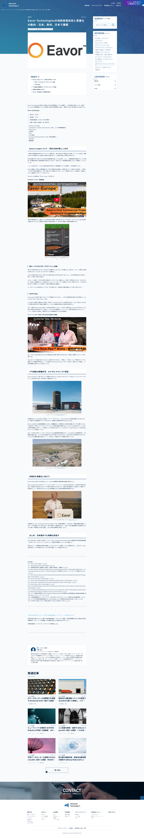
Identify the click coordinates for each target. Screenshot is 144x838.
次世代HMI (108, 49)
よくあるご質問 (30, 822)
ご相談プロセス (30, 821)
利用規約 (71, 828)
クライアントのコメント (31, 816)
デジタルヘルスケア (100, 47)
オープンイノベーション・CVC (102, 45)
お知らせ (118, 5)
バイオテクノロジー (108, 59)
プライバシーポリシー (63, 828)
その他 (95, 88)
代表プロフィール (56, 816)
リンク (45, 563)
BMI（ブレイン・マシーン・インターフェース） (104, 64)
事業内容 (87, 5)
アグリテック (105, 38)
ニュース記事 (97, 85)
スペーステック (99, 61)
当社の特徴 (29, 819)
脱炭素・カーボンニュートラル (45, 29)
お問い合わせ (111, 812)
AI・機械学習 (98, 59)
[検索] (113, 25)
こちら (56, 624)
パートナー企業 (56, 819)
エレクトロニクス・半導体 (101, 42)
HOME (3, 9)
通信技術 (98, 69)
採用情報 (119, 3)
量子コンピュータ (107, 67)
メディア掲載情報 (44, 816)
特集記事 (30, 17)
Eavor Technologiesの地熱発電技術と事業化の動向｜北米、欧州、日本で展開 (32, 9)
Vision (54, 814)
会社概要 (54, 817)
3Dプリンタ (98, 67)
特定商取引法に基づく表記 (80, 828)
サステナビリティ (33, 29)
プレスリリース (44, 817)
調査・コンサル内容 (30, 814)
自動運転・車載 (99, 54)
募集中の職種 (67, 814)
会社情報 (113, 3)
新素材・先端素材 (99, 49)
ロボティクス (109, 47)
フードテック (99, 56)
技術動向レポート (109, 5)
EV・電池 (98, 38)
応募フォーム (67, 816)
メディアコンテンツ (97, 5)
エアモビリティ (99, 40)
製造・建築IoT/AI (108, 54)
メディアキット (64, 257)
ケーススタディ (30, 817)
